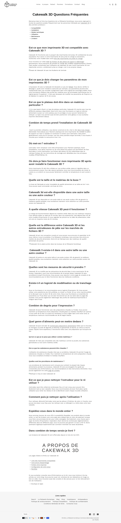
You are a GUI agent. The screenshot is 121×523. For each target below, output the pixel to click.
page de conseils (53, 370)
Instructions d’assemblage (40, 463)
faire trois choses (83, 130)
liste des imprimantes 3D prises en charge (68, 58)
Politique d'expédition (60, 501)
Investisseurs (71, 499)
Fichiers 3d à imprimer (39, 465)
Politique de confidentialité (78, 501)
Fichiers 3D (38, 153)
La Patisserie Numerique (46, 499)
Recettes (34, 469)
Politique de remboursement (41, 501)
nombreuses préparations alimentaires (63, 326)
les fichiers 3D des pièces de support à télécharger (67, 62)
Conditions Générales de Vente (54, 503)
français (25, 514)
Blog (57, 499)
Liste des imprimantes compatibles (43, 460)
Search (33, 499)
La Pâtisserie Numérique (73, 518)
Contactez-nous (71, 503)
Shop (63, 499)
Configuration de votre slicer (41, 467)
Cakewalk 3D (85, 23)
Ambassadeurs (83, 499)
